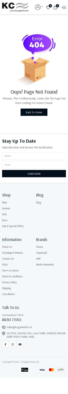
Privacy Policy (9, 282)
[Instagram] (12, 344)
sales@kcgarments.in (19, 327)
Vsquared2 (41, 252)
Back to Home (34, 112)
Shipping (6, 288)
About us (7, 246)
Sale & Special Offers (13, 226)
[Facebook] (5, 344)
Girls (4, 214)
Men (4, 202)
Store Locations (10, 270)
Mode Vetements (45, 264)
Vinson (39, 246)
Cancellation (8, 294)
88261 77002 (11, 319)
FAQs (4, 264)
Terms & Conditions (12, 276)
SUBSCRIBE (34, 173)
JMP (38, 258)
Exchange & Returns (12, 252)
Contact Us (8, 258)
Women (6, 208)
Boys (4, 220)
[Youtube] (20, 344)
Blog (38, 202)
